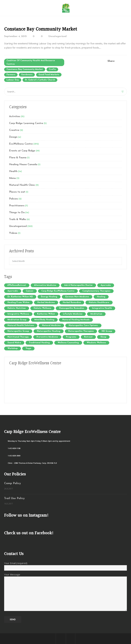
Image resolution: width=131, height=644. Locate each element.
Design (13, 137)
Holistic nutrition (17, 308)
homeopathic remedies (71, 308)
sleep (103, 337)
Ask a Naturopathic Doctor (78, 285)
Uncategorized (57, 36)
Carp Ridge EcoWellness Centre (57, 291)
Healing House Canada (23, 164)
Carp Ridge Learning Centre (26, 123)
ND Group (107, 331)
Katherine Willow (46, 314)
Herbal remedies (72, 302)
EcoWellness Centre (21, 144)
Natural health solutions (21, 325)
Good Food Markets (49, 75)
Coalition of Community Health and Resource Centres (31, 62)
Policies (13, 199)
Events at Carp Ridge (22, 151)
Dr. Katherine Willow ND (20, 297)
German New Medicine (77, 297)
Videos (13, 233)
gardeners (26, 75)
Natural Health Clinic (22, 185)
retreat (88, 337)
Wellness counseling (68, 343)
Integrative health (102, 308)
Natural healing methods (75, 320)
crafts (52, 69)
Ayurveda (106, 285)
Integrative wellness (18, 314)
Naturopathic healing (48, 331)
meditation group (17, 320)
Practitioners (16, 205)
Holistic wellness (42, 308)
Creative (14, 130)
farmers (11, 75)
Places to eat (17, 192)
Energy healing (49, 297)
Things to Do (17, 212)
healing (101, 297)
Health (13, 171)
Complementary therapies (96, 291)
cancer (29, 291)
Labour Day (13, 80)
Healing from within (18, 302)
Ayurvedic (13, 291)
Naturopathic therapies (81, 331)
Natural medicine (51, 325)
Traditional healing (39, 343)
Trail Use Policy (14, 498)
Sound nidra (14, 343)
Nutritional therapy (18, 337)
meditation (96, 314)
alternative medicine (45, 285)
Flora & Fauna (17, 157)
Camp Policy (12, 483)
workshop (13, 348)
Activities (14, 116)
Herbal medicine (46, 302)
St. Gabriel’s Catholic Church (40, 80)
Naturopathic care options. (83, 325)
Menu (12, 178)
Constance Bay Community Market (40, 29)
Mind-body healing (44, 320)
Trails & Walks (17, 219)
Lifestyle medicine (72, 314)
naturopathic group (18, 331)
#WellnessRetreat (17, 285)
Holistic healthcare (99, 302)
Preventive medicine (47, 337)
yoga (28, 348)
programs (71, 337)
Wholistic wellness (96, 343)
